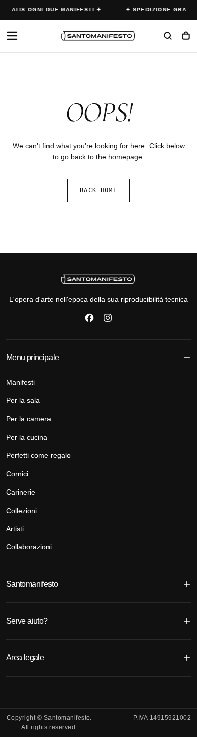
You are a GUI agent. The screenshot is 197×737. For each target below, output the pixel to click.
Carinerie (20, 492)
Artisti (15, 529)
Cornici (17, 474)
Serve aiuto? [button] (26, 621)
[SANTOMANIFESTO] (98, 279)
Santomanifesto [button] (32, 584)
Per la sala (23, 400)
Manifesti (20, 382)
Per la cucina (26, 437)
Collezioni (21, 511)
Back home (98, 190)
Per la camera (28, 419)
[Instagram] (108, 317)
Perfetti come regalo (38, 455)
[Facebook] (89, 317)
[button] (12, 36)
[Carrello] (186, 37)
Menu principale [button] (32, 357)
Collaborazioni (29, 547)
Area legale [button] (25, 657)
